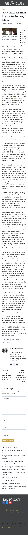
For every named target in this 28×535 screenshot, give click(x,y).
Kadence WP (6, 528)
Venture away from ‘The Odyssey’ (12, 461)
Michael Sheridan (7, 23)
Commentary (10, 510)
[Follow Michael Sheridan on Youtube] (17, 364)
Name (5, 420)
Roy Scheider (15, 339)
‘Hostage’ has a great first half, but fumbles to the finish (7, 375)
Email (5, 428)
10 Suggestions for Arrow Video (12, 464)
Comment (6, 398)
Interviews (19, 510)
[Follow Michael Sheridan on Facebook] (11, 364)
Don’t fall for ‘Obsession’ (9, 477)
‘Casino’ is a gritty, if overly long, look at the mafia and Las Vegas (21, 376)
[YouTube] (10, 502)
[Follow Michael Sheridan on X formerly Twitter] (14, 364)
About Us (20, 513)
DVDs (3, 9)
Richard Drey (6, 339)
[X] (7, 502)
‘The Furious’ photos (8, 480)
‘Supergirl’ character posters (11, 483)
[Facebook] (3, 502)
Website (5, 435)
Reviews (7, 513)
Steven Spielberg (7, 342)
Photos (14, 513)
